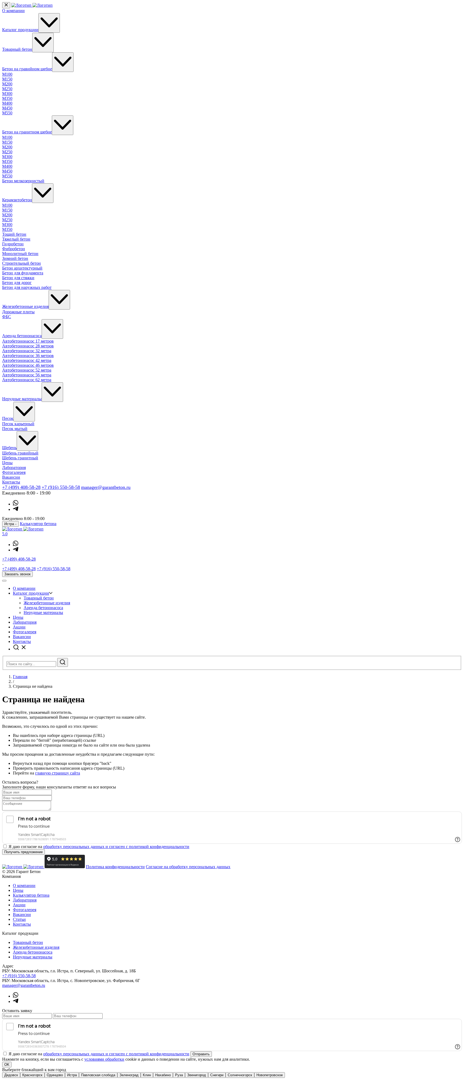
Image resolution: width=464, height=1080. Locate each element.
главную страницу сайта (57, 773)
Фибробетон (13, 248)
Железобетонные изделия (25, 306)
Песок (7, 418)
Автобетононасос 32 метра (26, 350)
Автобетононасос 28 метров (28, 346)
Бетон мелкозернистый (23, 181)
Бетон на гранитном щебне (27, 132)
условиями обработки (104, 1059)
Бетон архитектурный (22, 268)
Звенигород (196, 1075)
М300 (7, 93)
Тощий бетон (14, 234)
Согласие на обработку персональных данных (188, 866)
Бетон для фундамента (22, 273)
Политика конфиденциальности (115, 866)
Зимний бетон (15, 258)
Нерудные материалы (22, 399)
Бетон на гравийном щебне (27, 69)
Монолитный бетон (20, 253)
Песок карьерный (18, 423)
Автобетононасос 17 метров (28, 341)
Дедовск (11, 1075)
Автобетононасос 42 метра (26, 360)
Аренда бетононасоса (22, 335)
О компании (13, 10)
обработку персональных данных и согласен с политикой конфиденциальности (116, 846)
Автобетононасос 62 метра (26, 379)
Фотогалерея (14, 472)
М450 (7, 108)
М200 (7, 84)
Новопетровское (269, 1075)
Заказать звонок (17, 574)
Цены (7, 462)
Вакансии (11, 477)
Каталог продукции (20, 29)
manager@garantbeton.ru (105, 487)
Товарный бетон (17, 49)
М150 (7, 79)
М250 (7, 88)
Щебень (9, 447)
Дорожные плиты (18, 312)
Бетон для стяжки (18, 277)
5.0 (5, 534)
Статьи (19, 919)
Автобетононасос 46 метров (28, 365)
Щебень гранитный (20, 458)
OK (6, 1065)
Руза (179, 1075)
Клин (147, 1075)
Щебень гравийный (20, 453)
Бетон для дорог (17, 282)
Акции (19, 627)
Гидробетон (13, 244)
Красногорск (32, 1075)
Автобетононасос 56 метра (26, 375)
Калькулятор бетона (38, 523)
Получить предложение (23, 852)
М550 (7, 113)
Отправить (201, 1054)
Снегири (216, 1075)
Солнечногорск (240, 1075)
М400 (7, 103)
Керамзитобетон (17, 200)
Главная (20, 676)
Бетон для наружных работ (27, 287)
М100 (7, 74)
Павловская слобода (98, 1075)
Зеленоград (129, 1075)
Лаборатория (14, 467)
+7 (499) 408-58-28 (21, 487)
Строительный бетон (21, 263)
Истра (72, 1075)
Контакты (11, 482)
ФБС (6, 316)
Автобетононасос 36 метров (28, 355)
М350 (7, 98)
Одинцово (55, 1075)
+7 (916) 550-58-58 (61, 487)
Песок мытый (14, 428)
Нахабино (163, 1075)
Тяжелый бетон (16, 239)
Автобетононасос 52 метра (26, 370)
